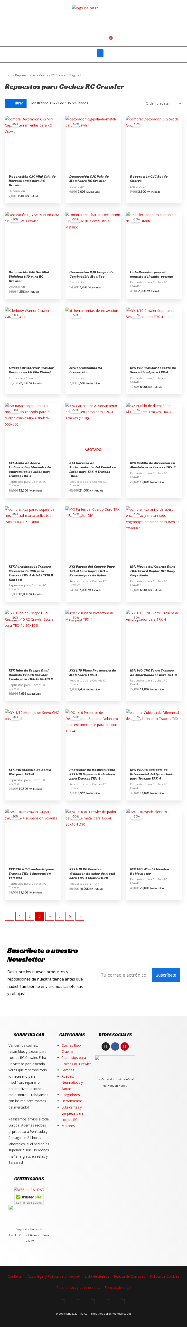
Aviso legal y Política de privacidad (54, 1276)
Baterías (68, 1070)
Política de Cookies (164, 1276)
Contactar (15, 1276)
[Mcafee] (29, 1198)
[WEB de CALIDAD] (29, 1189)
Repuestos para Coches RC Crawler (41, 75)
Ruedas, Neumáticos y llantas (72, 1082)
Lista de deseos (97, 1276)
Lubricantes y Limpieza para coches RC (73, 1113)
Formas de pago (118, 1287)
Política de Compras (129, 1276)
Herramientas (72, 1101)
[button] (96, 40)
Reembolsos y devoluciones (78, 1287)
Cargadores (71, 1094)
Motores (68, 1125)
